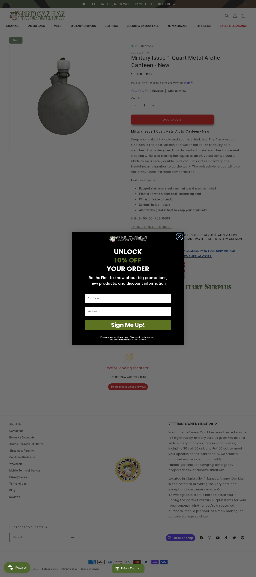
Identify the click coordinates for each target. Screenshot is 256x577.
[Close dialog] (179, 236)
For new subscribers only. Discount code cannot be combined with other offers (128, 338)
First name (90, 291)
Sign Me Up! (128, 325)
